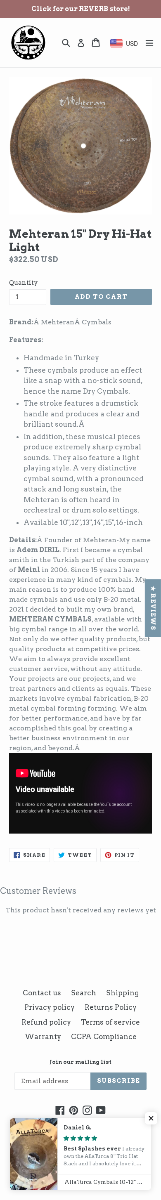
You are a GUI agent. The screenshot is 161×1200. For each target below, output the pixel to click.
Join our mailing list (80, 1062)
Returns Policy (111, 1007)
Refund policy (46, 1022)
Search (83, 993)
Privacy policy (49, 1007)
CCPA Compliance (104, 1036)
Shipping (122, 993)
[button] (151, 1118)
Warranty (43, 1036)
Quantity (23, 282)
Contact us (42, 993)
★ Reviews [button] (153, 608)
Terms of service (110, 1022)
